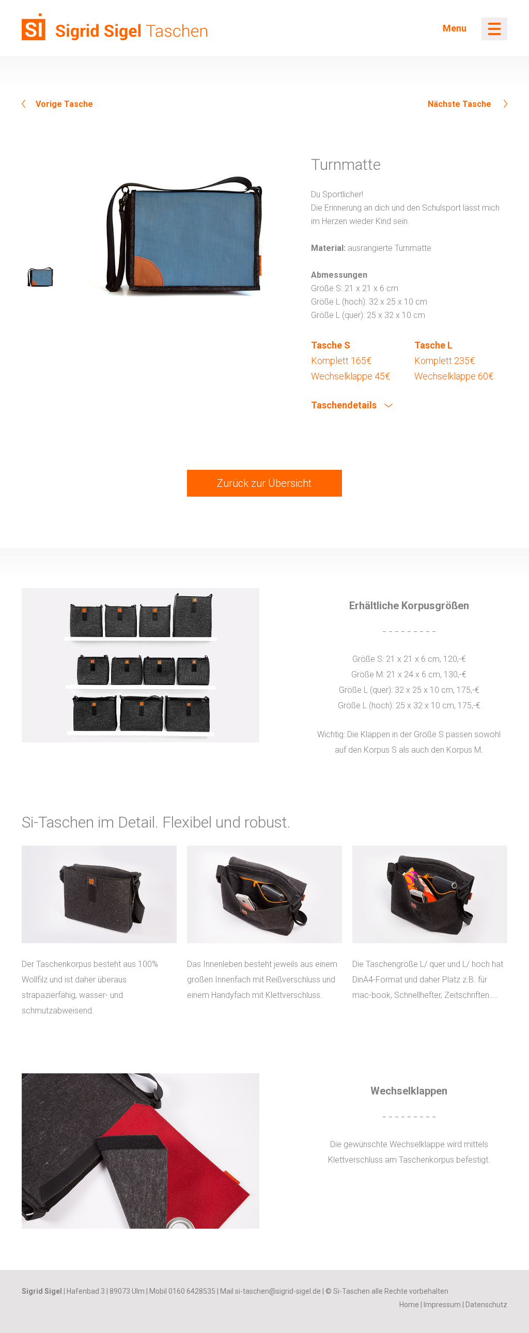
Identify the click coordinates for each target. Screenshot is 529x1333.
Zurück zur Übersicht (264, 483)
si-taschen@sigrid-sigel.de (278, 1291)
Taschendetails (345, 405)
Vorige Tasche (64, 104)
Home (409, 1304)
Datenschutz (486, 1304)
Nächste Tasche (460, 104)
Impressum (442, 1304)
